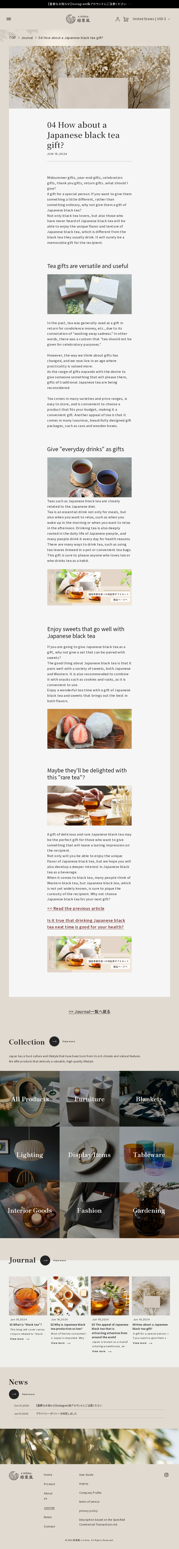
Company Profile (90, 1492)
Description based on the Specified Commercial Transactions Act (102, 1522)
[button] (9, 19)
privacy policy (88, 1510)
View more (68, 1041)
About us (48, 1496)
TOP (12, 38)
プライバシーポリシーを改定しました (56, 1413)
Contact (49, 1526)
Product (49, 1484)
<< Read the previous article (76, 908)
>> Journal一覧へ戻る (89, 1011)
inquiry (83, 1483)
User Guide (86, 1474)
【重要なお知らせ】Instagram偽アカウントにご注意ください (69, 1405)
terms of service (89, 1501)
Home (48, 1474)
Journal (27, 38)
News (48, 1517)
